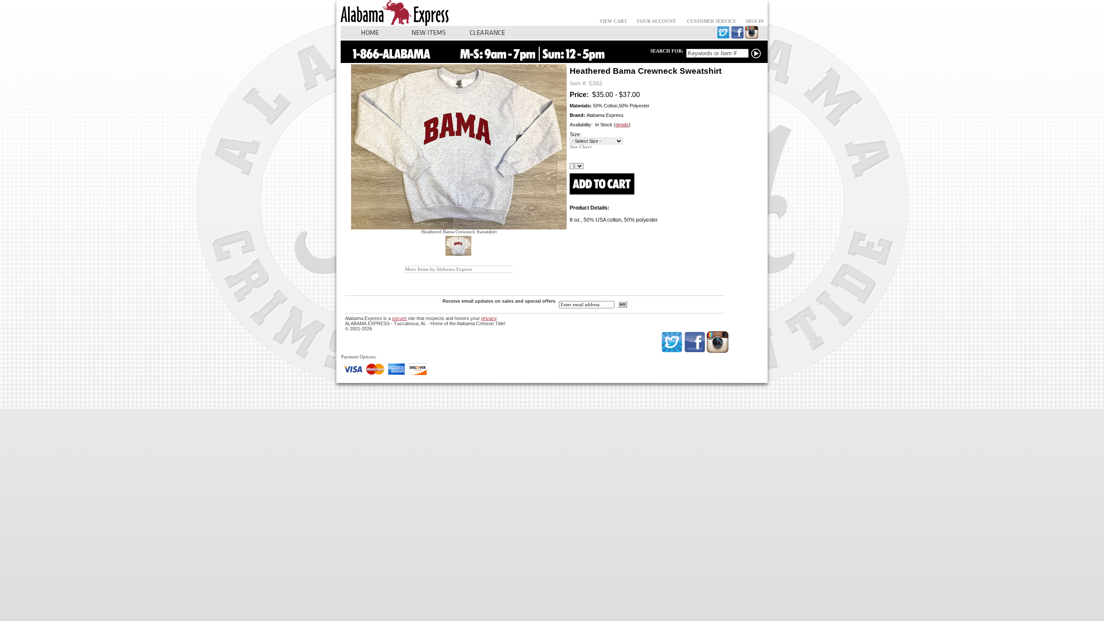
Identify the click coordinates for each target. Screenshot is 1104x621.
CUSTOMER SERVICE (711, 21)
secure (399, 318)
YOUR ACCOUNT (656, 21)
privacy (488, 318)
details (622, 124)
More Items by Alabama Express (438, 269)
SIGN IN (755, 21)
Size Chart (581, 146)
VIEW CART (613, 21)
